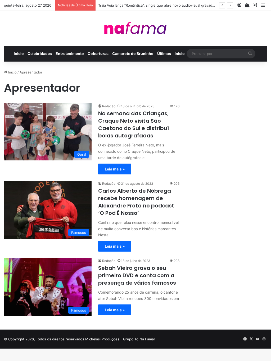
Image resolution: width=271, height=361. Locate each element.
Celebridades (40, 53)
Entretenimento (70, 53)
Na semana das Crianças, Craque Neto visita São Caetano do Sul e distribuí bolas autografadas (133, 124)
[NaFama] (135, 28)
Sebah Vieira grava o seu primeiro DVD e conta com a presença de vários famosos (137, 275)
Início (12, 72)
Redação (108, 106)
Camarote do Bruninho (132, 53)
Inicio (19, 53)
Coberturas (98, 53)
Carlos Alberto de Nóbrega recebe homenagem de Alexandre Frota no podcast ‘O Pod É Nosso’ (136, 202)
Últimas (164, 53)
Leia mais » (115, 169)
